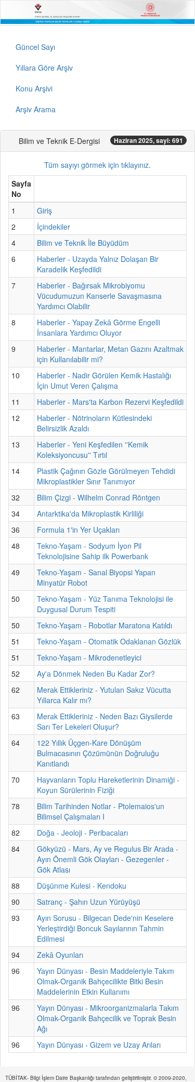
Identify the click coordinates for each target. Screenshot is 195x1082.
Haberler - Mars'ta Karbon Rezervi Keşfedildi (110, 402)
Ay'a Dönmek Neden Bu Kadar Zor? (96, 673)
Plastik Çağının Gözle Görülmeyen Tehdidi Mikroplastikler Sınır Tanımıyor (106, 476)
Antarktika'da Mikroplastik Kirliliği (90, 513)
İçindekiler (53, 226)
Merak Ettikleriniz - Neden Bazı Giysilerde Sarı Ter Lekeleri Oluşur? (105, 721)
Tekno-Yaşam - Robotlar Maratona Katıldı (104, 625)
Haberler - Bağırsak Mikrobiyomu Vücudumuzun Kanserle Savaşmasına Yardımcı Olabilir (99, 295)
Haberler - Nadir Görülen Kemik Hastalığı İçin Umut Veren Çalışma (104, 380)
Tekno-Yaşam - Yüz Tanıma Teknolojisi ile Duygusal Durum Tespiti (105, 603)
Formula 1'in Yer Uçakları (78, 529)
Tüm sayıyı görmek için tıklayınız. (97, 165)
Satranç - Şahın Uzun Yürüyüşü (88, 901)
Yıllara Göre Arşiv (44, 67)
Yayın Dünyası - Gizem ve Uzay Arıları (99, 1044)
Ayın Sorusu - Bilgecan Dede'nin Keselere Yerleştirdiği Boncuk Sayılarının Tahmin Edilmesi (105, 928)
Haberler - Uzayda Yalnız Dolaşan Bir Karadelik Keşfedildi (98, 264)
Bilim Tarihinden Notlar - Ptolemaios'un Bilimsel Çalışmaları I (100, 811)
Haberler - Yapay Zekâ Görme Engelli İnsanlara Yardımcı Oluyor (98, 327)
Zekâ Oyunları (60, 954)
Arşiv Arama (36, 109)
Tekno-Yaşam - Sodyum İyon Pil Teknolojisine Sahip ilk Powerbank (92, 550)
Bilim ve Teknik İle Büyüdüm (83, 242)
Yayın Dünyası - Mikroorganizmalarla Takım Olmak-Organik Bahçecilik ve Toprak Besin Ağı (108, 1018)
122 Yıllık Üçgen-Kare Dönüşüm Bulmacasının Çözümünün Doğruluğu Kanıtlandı (98, 753)
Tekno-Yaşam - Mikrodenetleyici (89, 657)
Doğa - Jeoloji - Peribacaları (82, 832)
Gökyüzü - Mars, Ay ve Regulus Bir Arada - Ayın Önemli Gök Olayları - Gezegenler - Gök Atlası (107, 859)
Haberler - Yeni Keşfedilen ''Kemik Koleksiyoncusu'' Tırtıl (92, 449)
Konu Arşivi (34, 88)
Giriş (44, 210)
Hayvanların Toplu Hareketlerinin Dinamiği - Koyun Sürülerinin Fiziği (108, 784)
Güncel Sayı (35, 47)
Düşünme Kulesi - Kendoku (81, 885)
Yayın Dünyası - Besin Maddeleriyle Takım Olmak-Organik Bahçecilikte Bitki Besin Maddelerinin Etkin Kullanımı (105, 981)
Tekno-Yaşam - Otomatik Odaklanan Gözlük (109, 641)
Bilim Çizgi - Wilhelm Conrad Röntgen (98, 497)
